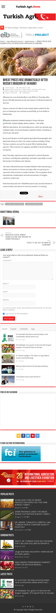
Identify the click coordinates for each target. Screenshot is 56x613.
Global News (22, 91)
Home (2, 41)
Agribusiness (30, 41)
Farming (34, 89)
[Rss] (19, 436)
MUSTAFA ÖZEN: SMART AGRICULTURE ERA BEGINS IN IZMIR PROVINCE (18, 236)
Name (6, 284)
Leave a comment (11, 93)
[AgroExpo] (28, 477)
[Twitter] (28, 436)
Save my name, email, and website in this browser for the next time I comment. (27, 309)
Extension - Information (23, 89)
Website (6, 300)
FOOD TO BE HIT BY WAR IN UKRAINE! (39, 243)
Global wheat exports (15, 204)
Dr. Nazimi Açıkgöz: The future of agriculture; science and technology (29, 28)
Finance (5, 91)
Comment (7, 260)
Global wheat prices (34, 204)
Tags (33, 329)
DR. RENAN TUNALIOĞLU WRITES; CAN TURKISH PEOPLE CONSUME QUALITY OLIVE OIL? (32, 524)
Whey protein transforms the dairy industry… (32, 366)
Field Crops (42, 89)
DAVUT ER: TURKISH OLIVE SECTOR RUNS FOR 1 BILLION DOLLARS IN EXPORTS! (34, 542)
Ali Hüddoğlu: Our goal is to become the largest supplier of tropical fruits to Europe (34, 591)
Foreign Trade (13, 91)
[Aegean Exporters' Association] (28, 35)
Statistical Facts (33, 91)
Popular (13, 329)
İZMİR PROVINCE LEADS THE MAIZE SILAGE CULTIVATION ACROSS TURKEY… (33, 513)
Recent (4, 329)
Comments (24, 329)
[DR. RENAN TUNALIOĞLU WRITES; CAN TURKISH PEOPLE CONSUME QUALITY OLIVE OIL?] (7, 525)
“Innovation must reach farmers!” (28, 377)
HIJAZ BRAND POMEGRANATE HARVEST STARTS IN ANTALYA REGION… (32, 563)
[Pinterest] (33, 436)
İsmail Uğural (9, 88)
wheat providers (17, 141)
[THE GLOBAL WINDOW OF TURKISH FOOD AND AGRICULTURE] (28, 6)
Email (5, 292)
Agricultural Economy (15, 41)
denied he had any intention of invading (32, 186)
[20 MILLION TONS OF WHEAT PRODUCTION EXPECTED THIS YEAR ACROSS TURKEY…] (7, 503)
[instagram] (37, 436)
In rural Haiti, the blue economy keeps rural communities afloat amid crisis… (32, 581)
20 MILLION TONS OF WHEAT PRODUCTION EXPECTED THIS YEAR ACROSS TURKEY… (31, 502)
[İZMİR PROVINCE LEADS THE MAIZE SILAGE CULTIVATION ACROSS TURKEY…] (7, 515)
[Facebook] (23, 436)
